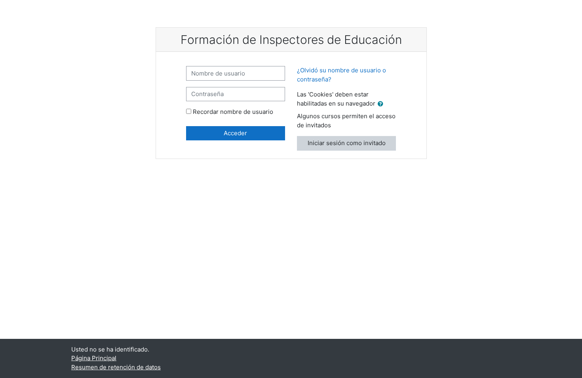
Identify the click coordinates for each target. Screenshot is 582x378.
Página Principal (93, 358)
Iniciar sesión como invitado (347, 143)
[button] (382, 104)
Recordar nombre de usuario (233, 111)
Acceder (235, 133)
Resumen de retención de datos (116, 367)
